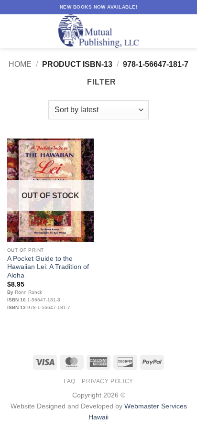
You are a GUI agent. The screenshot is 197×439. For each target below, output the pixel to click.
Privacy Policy (107, 381)
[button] (13, 31)
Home (20, 64)
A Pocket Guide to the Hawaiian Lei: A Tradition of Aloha (48, 267)
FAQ (70, 381)
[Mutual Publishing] (98, 31)
